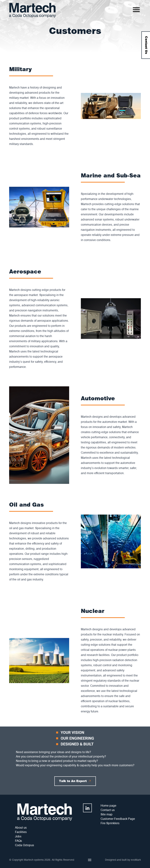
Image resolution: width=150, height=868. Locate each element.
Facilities (21, 832)
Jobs (18, 836)
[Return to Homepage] (32, 10)
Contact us (108, 810)
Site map (106, 814)
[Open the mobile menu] (136, 9)
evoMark (136, 859)
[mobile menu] (90, 860)
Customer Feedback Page (118, 819)
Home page (108, 805)
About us (21, 827)
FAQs (18, 841)
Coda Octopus (24, 845)
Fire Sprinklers (110, 823)
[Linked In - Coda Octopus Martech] (87, 807)
